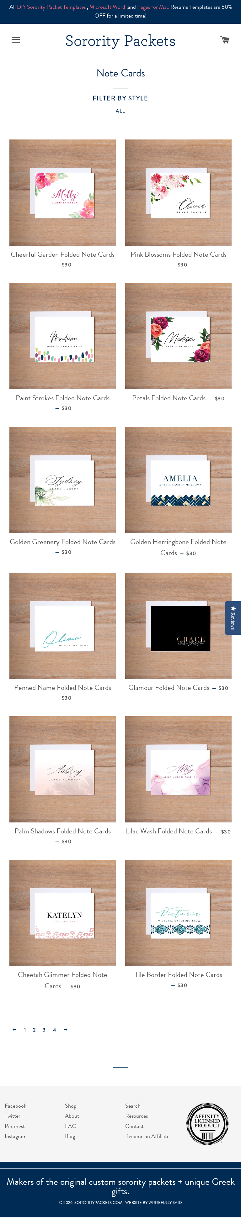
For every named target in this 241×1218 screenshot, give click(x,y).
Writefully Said (165, 1203)
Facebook (15, 1106)
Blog (70, 1137)
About (72, 1116)
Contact (134, 1127)
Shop (71, 1106)
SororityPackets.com (98, 1203)
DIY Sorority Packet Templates (51, 7)
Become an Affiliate (147, 1137)
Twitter (12, 1116)
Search (133, 1106)
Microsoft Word (107, 7)
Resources (136, 1116)
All (121, 111)
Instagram (16, 1137)
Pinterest (15, 1127)
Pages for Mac (153, 7)
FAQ (71, 1127)
